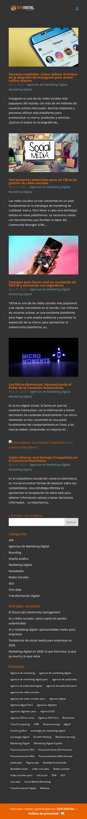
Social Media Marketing (37, 781)
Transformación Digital (24, 596)
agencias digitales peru (23, 711)
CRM (36, 724)
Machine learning (65, 737)
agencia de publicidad (64, 679)
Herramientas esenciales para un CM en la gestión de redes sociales (43, 181)
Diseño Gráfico (18, 559)
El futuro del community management (34, 612)
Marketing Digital (20, 89)
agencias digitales (47, 705)
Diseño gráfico (18, 730)
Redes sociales (61, 769)
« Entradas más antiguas (25, 515)
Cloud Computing (20, 724)
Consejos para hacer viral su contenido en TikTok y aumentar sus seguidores (42, 284)
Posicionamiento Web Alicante (56, 756)
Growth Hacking (42, 737)
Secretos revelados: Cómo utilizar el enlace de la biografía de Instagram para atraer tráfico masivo (43, 77)
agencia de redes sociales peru (27, 698)
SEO (11, 583)
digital (67, 724)
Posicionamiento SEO (22, 749)
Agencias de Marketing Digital (47, 84)
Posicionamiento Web (22, 756)
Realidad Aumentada (54, 762)
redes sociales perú (21, 775)
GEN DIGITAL (66, 809)
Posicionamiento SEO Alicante (55, 749)
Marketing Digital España (48, 743)
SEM (53, 775)
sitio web (15, 781)
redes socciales (40, 769)
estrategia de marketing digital (48, 730)
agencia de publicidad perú (61, 685)
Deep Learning (51, 724)
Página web (32, 762)
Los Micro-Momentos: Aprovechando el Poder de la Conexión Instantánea (40, 386)
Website (44, 788)
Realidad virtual (19, 769)
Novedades (16, 571)
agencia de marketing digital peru (29, 679)
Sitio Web (15, 590)
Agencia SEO (47, 711)
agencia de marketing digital (55, 673)
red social (41, 775)
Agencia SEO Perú (48, 717)
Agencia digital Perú (21, 705)
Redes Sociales (19, 577)
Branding (15, 552)
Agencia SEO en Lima (22, 717)
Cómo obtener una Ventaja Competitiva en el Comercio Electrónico (43, 459)
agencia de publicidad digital (26, 685)
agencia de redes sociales (24, 692)
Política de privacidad (43, 813)
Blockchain (69, 717)
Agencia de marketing (22, 673)
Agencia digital (57, 698)
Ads (11, 540)
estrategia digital (19, 737)
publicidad (16, 762)
